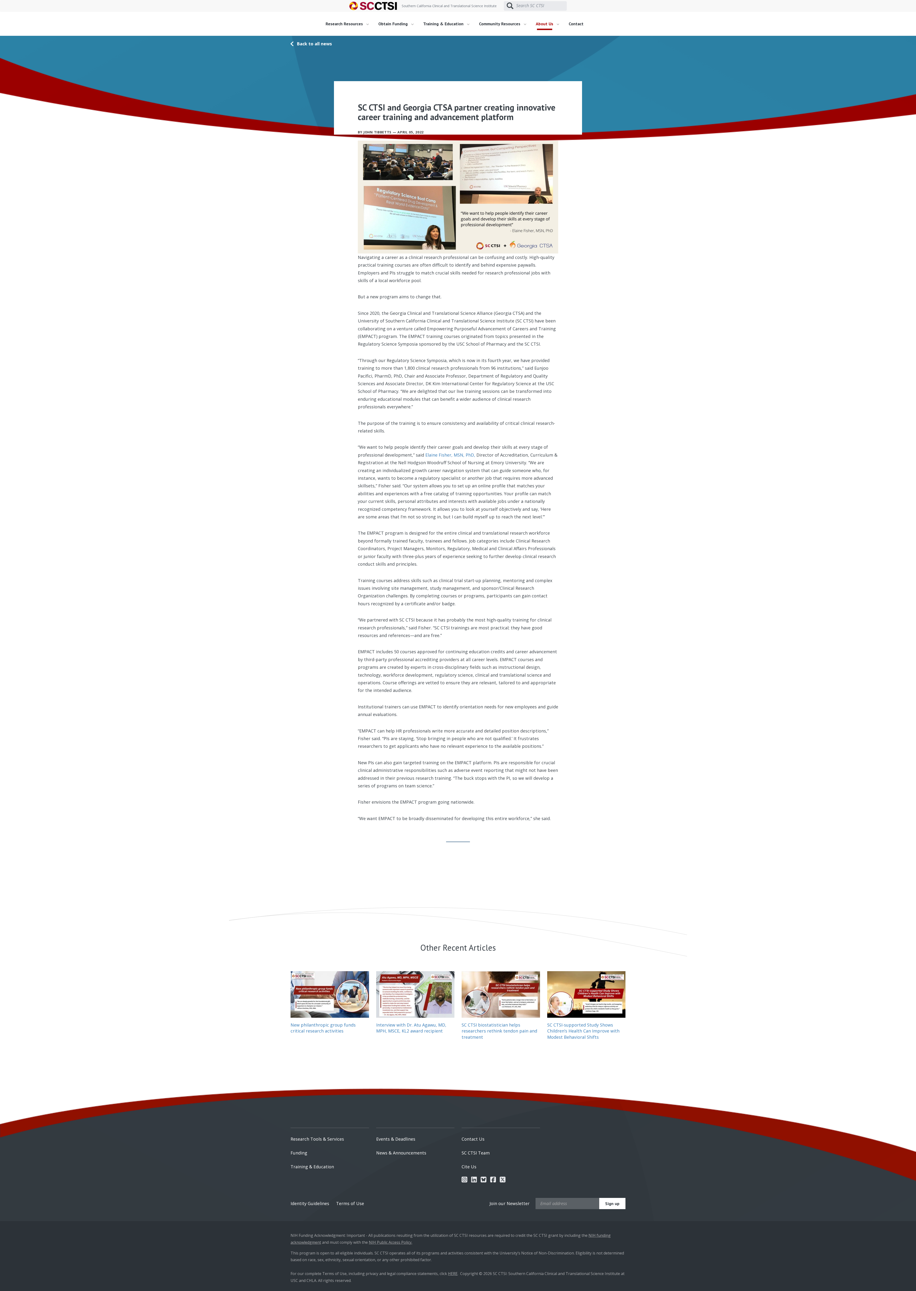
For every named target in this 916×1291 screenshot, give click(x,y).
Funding (299, 1153)
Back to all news (314, 44)
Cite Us (469, 1167)
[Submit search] (510, 6)
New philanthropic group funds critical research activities (323, 1028)
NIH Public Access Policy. (390, 1242)
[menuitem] (349, 24)
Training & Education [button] (444, 23)
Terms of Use (350, 1203)
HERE (453, 1273)
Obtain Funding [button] (393, 23)
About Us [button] (545, 23)
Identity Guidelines (310, 1203)
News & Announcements (401, 1153)
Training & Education (312, 1167)
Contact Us (473, 1139)
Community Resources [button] (500, 23)
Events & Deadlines (395, 1139)
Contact (576, 23)
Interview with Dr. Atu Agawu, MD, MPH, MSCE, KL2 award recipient (411, 1028)
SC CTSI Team (476, 1153)
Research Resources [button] (345, 23)
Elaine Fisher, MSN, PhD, (450, 455)
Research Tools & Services (317, 1139)
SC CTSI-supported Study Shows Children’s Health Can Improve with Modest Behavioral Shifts (583, 1031)
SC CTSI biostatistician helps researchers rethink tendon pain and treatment (499, 1031)
